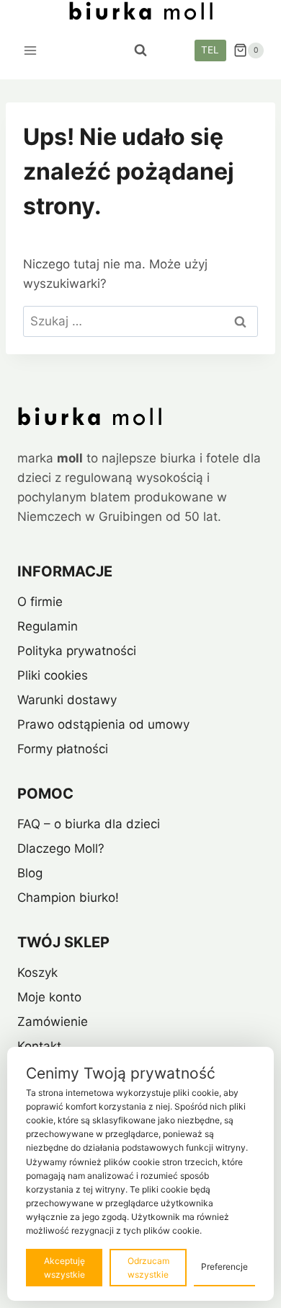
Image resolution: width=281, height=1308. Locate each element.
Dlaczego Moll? (60, 848)
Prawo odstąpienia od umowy (103, 724)
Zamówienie (52, 1021)
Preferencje (224, 1266)
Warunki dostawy (67, 700)
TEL (210, 50)
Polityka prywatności (76, 651)
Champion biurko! (68, 897)
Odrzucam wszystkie (148, 1267)
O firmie (40, 601)
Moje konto (49, 997)
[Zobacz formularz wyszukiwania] (140, 50)
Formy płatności (62, 749)
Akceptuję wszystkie (64, 1267)
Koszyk (37, 972)
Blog (30, 873)
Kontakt (39, 1046)
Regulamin (47, 626)
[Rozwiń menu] (30, 50)
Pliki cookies (52, 675)
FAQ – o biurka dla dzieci (88, 824)
